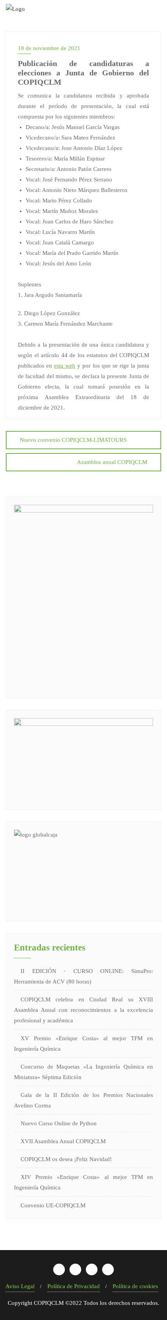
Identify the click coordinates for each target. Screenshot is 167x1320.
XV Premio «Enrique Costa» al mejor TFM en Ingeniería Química (83, 1043)
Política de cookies (135, 1286)
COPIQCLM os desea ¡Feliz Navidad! (66, 1159)
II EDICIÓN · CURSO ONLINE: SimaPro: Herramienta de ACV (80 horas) (83, 976)
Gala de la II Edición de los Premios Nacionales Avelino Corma (83, 1100)
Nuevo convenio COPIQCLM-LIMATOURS (73, 440)
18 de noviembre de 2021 (49, 48)
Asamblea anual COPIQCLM (112, 462)
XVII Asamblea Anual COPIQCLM (63, 1141)
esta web (64, 366)
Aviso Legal (20, 1286)
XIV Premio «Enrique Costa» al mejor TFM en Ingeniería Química (83, 1182)
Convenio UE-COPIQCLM (53, 1205)
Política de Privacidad (73, 1286)
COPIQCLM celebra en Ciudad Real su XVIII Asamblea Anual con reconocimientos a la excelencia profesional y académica (83, 1010)
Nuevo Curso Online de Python (59, 1123)
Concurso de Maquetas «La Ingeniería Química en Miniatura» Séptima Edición (83, 1072)
